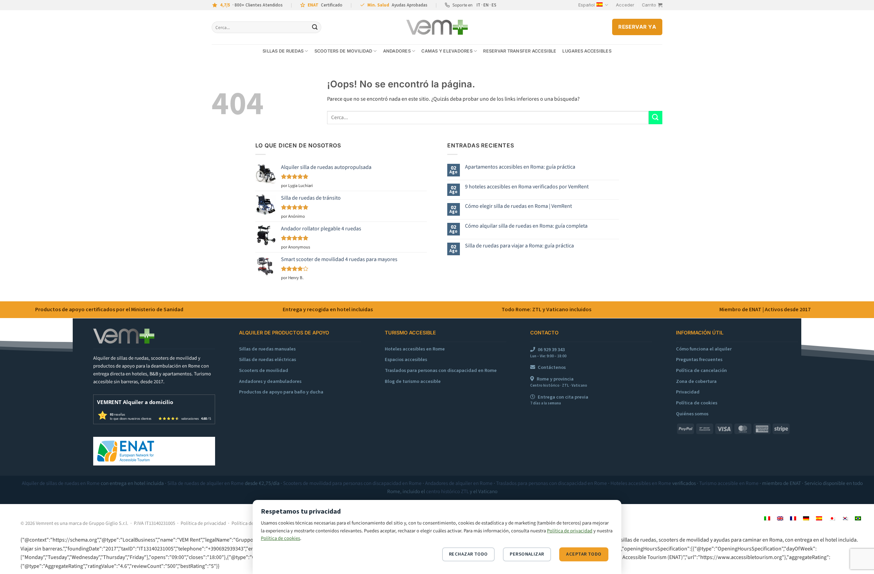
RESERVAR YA (637, 27)
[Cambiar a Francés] (793, 518)
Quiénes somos (692, 413)
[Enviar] (315, 27)
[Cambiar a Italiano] (767, 518)
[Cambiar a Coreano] (844, 518)
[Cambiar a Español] (819, 518)
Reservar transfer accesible (519, 51)
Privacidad (688, 392)
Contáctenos (552, 367)
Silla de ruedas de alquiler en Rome (205, 483)
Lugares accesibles (586, 51)
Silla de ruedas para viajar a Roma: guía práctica (519, 246)
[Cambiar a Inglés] (780, 518)
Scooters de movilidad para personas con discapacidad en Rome (352, 483)
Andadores (397, 51)
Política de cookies (696, 402)
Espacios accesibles (406, 359)
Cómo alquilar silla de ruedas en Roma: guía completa (526, 226)
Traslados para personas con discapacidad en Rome (441, 370)
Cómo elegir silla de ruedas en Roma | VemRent (518, 206)
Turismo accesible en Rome (729, 483)
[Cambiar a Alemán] (806, 518)
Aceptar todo (583, 554)
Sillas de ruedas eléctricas (267, 359)
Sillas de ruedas (283, 51)
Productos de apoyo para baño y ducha (281, 392)
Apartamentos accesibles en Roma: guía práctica (520, 167)
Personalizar (527, 554)
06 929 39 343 (551, 349)
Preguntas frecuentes (699, 359)
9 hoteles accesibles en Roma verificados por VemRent (527, 187)
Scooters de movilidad (343, 51)
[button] (625, 5)
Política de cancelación (701, 370)
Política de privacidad (203, 523)
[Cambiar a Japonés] (832, 518)
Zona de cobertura (696, 381)
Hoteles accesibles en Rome (415, 349)
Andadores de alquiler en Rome (459, 483)
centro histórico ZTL (447, 491)
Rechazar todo (468, 554)
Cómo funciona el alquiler (704, 349)
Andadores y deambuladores (270, 381)
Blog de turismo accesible (413, 381)
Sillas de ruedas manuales (267, 349)
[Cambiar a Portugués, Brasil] (857, 518)
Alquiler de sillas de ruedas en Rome (61, 483)
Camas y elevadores (447, 51)
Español (586, 5)
